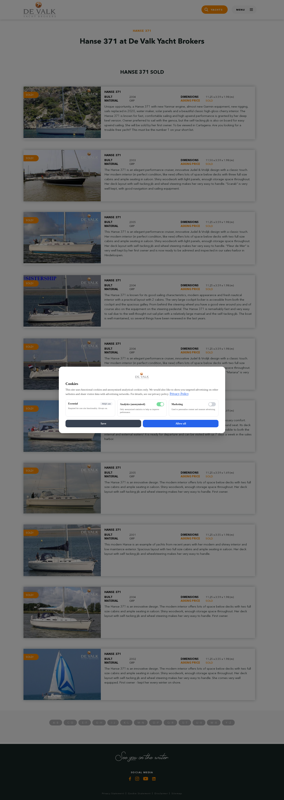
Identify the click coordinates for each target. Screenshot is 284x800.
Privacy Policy (179, 394)
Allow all (180, 423)
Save (103, 423)
